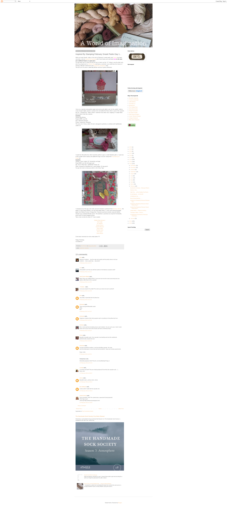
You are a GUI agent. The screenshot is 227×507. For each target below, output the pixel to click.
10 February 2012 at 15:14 (86, 390)
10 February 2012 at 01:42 (86, 363)
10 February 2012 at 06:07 (86, 373)
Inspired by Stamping (90, 59)
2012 (130, 163)
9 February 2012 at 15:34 (86, 320)
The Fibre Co (132, 103)
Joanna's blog (91, 64)
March (132, 184)
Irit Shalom (100, 223)
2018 (130, 151)
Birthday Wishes (117, 208)
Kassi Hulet (100, 228)
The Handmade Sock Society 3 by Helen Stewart (90, 416)
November (133, 167)
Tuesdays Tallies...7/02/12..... (137, 212)
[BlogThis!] (102, 246)
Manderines (132, 105)
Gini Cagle (99, 222)
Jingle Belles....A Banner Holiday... (138, 210)
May (132, 180)
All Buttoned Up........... (135, 196)
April (132, 182)
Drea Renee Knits (133, 109)
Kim (81, 295)
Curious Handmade (134, 100)
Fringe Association (133, 110)
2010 (130, 223)
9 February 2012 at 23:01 (86, 354)
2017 (130, 153)
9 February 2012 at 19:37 (86, 330)
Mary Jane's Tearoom (134, 119)
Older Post (121, 408)
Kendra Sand (99, 230)
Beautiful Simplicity (133, 98)
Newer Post (79, 408)
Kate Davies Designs (134, 114)
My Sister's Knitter (133, 112)
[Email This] (100, 246)
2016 (130, 155)
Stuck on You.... (134, 190)
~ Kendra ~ (82, 286)
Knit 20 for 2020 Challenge (90, 475)
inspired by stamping (84, 248)
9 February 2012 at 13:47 (86, 311)
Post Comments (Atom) (87, 411)
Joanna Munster (100, 226)
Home (100, 408)
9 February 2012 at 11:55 (86, 282)
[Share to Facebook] (105, 246)
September (133, 171)
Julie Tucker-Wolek (84, 276)
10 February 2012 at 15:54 (86, 402)
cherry (81, 378)
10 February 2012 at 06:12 (86, 382)
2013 (130, 161)
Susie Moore (100, 233)
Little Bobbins (132, 101)
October (133, 169)
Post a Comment (82, 405)
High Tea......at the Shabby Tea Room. (139, 192)
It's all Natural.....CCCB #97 (136, 194)
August (132, 173)
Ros (81, 257)
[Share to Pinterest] (107, 246)
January (133, 218)
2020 (130, 147)
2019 (130, 149)
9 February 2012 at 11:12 (86, 271)
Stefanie (82, 325)
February (133, 186)
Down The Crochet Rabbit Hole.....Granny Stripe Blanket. (97, 483)
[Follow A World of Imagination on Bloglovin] (135, 91)
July (132, 175)
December (133, 165)
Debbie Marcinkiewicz (99, 220)
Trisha (81, 335)
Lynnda (81, 367)
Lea (80, 267)
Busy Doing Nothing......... (136, 198)
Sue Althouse (83, 386)
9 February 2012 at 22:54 (86, 340)
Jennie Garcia (99, 225)
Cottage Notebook (133, 118)
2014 (130, 159)
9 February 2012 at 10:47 (86, 263)
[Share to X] (103, 246)
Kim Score (100, 231)
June (132, 178)
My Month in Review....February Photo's (139, 188)
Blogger (120, 502)
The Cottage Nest (133, 107)
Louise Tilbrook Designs (135, 116)
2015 (130, 157)
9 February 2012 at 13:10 (86, 299)
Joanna (115, 57)
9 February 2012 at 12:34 (86, 291)
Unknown (82, 304)
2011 (130, 221)
